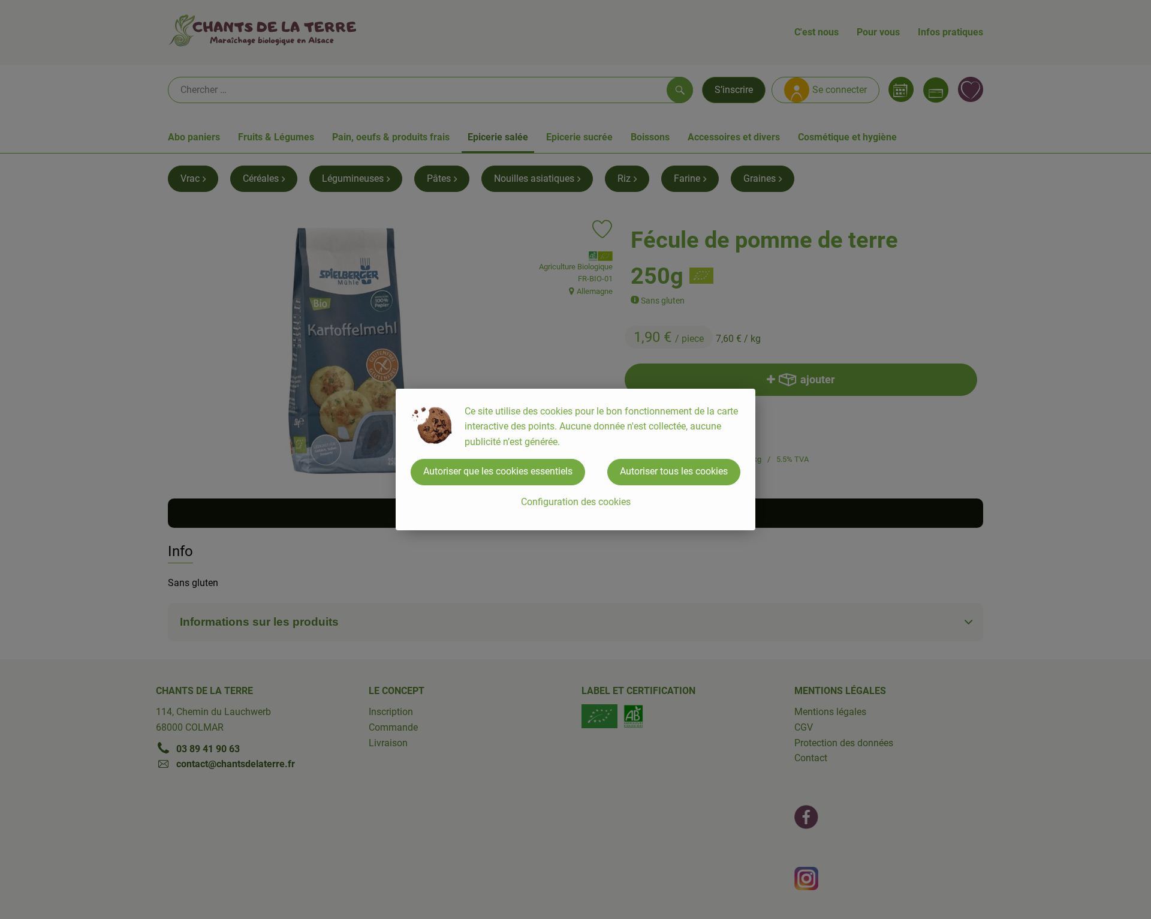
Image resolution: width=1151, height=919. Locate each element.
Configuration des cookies (576, 501)
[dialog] (575, 459)
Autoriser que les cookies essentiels (498, 471)
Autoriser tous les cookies (674, 471)
